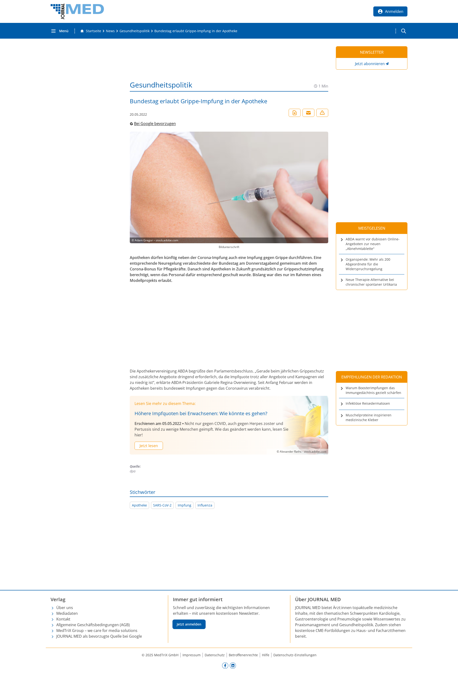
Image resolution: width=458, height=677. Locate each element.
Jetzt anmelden (189, 624)
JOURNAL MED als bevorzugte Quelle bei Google (99, 636)
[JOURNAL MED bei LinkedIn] (233, 665)
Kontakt (63, 619)
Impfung (184, 505)
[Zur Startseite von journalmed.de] (77, 11)
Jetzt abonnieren (370, 63)
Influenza (205, 505)
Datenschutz (215, 655)
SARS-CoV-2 (162, 505)
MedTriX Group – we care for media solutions (96, 630)
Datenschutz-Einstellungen (295, 655)
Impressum (191, 655)
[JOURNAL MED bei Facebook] (225, 665)
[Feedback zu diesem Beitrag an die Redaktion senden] (322, 113)
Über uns (64, 607)
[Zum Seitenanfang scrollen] (449, 668)
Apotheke (139, 505)
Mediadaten (67, 613)
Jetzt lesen (149, 445)
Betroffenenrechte (243, 655)
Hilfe (265, 655)
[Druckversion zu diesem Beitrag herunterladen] (295, 113)
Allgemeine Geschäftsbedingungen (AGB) (93, 624)
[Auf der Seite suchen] (403, 31)
